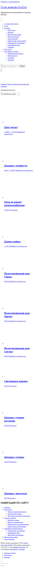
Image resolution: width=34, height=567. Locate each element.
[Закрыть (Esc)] (7, 563)
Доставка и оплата (11, 51)
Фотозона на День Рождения (19, 516)
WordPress (14, 549)
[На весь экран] (3, 563)
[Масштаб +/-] (1, 563)
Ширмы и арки (13, 520)
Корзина (11, 60)
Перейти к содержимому (10, 2)
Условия (11, 58)
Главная (11, 47)
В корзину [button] (14, 210)
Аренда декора (13, 37)
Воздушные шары (14, 35)
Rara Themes (20, 547)
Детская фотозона (15, 514)
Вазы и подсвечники (15, 522)
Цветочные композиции (17, 41)
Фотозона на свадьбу (16, 535)
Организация (13, 39)
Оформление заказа (15, 54)
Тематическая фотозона (17, 512)
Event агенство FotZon (14, 7)
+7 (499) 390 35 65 (11, 24)
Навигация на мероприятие (18, 524)
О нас (6, 26)
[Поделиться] (5, 563)
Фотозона (8, 555)
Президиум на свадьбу (16, 43)
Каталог (7, 28)
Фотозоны (11, 30)
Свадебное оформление (13, 529)
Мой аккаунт (12, 56)
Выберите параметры (24, 170)
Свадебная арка (14, 45)
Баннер (10, 32)
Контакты (8, 49)
